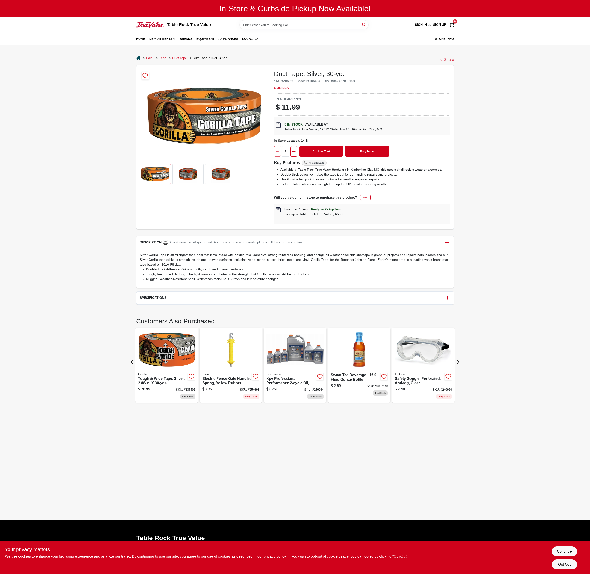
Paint (149, 58)
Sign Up (439, 24)
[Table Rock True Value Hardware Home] (150, 24)
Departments (160, 39)
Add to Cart (321, 151)
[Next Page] (458, 362)
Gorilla (281, 88)
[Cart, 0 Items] (451, 24)
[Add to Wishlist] (145, 76)
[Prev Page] (132, 362)
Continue (564, 551)
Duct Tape (179, 58)
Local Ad (250, 39)
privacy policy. (275, 556)
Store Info (444, 39)
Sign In (421, 24)
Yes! (365, 197)
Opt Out (564, 564)
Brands (186, 39)
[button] (155, 174)
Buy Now (367, 151)
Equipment (205, 39)
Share (449, 60)
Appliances (228, 39)
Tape (162, 58)
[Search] (364, 24)
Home (140, 39)
